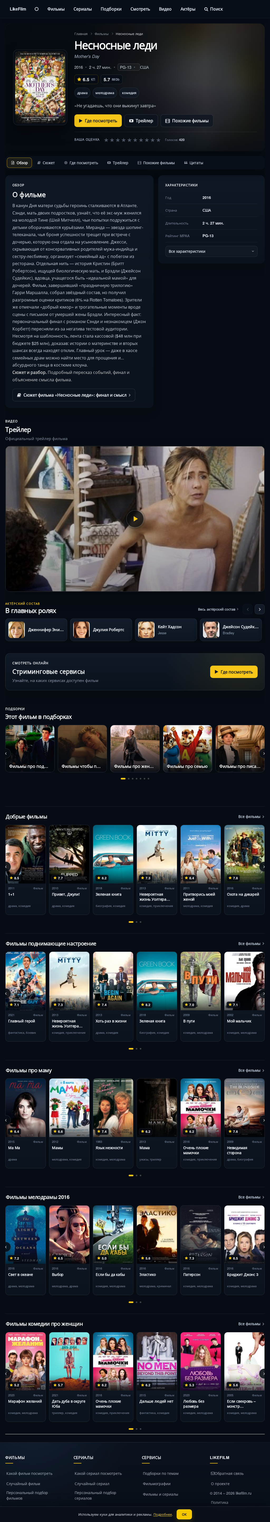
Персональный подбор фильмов (27, 1495)
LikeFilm (18, 9)
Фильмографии (157, 1483)
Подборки (111, 9)
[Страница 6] (144, 778)
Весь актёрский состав (216, 609)
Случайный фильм (23, 1483)
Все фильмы (249, 816)
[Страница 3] (132, 778)
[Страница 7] (148, 778)
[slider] (132, 139)
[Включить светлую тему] (36, 9)
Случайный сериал (92, 1483)
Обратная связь (229, 1473)
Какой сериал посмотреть (98, 1473)
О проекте (220, 1483)
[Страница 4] (136, 778)
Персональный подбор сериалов (95, 1495)
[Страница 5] (140, 778)
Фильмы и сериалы (160, 1494)
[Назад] (248, 609)
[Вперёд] (260, 609)
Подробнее (162, 1514)
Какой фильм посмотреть (29, 1473)
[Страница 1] (123, 778)
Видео (165, 9)
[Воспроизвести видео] (135, 519)
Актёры (188, 9)
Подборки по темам (161, 1473)
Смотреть (140, 9)
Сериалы (83, 9)
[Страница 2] (128, 778)
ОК (184, 1514)
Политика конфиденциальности (230, 1505)
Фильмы (56, 9)
